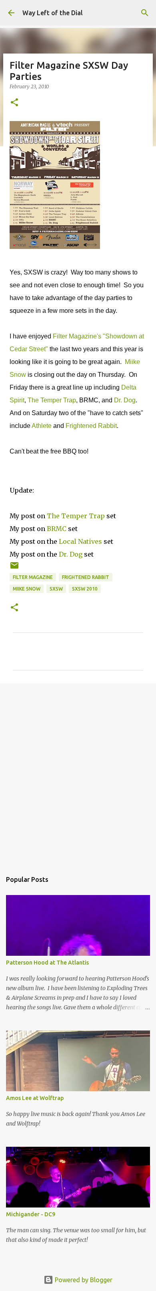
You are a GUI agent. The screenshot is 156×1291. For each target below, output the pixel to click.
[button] (14, 102)
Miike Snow (26, 588)
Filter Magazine (33, 577)
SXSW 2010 (85, 588)
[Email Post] (14, 568)
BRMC (56, 529)
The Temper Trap (52, 400)
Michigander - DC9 (30, 1214)
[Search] (145, 12)
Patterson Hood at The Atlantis (47, 962)
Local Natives (80, 541)
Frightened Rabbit (91, 425)
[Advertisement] (78, 773)
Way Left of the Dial (52, 12)
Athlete (42, 425)
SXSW (56, 588)
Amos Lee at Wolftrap (35, 1098)
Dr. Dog (125, 400)
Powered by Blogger (82, 1279)
